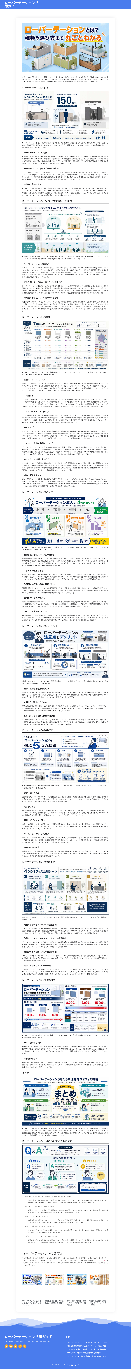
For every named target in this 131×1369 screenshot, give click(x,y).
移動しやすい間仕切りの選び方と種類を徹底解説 (54, 1302)
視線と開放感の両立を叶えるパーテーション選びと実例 (98, 1303)
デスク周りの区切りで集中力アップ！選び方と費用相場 (76, 1303)
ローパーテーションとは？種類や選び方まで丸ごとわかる (87, 1342)
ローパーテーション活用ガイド (22, 4)
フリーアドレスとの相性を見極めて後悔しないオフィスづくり (31, 1303)
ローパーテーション (100, 1260)
